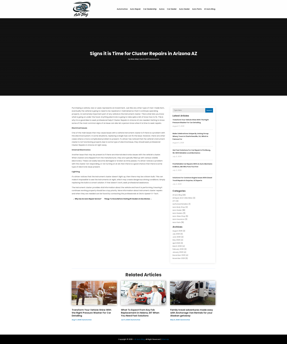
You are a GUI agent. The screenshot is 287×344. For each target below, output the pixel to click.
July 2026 (176, 234)
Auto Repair (135, 9)
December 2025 (179, 255)
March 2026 (177, 246)
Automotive (122, 9)
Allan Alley (134, 59)
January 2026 (178, 252)
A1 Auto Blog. (140, 339)
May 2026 (176, 240)
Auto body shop (179, 207)
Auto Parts (197, 9)
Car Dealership (150, 9)
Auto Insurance (178, 219)
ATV (174, 201)
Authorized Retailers (180, 204)
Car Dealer (172, 9)
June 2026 (177, 237)
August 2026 (177, 231)
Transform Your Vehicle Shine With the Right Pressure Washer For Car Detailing (91, 312)
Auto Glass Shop (179, 216)
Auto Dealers (178, 213)
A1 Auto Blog (209, 9)
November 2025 (179, 258)
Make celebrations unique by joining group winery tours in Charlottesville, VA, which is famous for (191, 136)
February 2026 (178, 249)
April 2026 (176, 243)
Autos (161, 9)
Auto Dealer (184, 9)
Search (209, 110)
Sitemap (165, 339)
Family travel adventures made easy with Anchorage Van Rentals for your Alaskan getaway (191, 312)
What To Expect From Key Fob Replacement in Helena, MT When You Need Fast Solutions (140, 312)
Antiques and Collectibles (182, 198)
